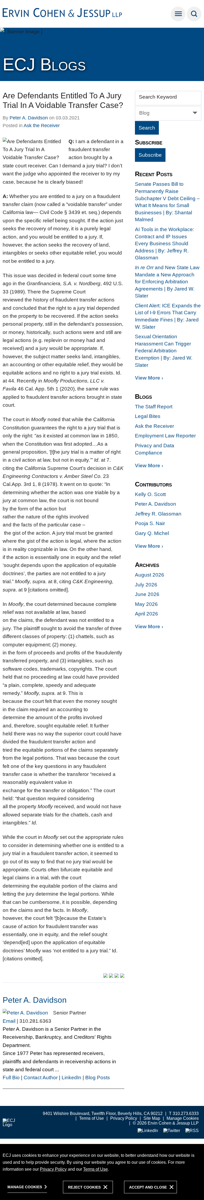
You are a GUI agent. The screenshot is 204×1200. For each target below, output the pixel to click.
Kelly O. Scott (150, 494)
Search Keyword (158, 97)
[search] (194, 14)
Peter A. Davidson (29, 117)
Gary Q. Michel (152, 533)
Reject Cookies (84, 1187)
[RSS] (192, 1130)
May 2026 (146, 604)
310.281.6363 (35, 1021)
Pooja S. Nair (150, 523)
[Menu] (178, 14)
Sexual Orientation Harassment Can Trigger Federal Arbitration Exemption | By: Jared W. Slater (163, 351)
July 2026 (146, 584)
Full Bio (11, 1077)
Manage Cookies (183, 1118)
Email (9, 1021)
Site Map (151, 1118)
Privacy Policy (123, 1118)
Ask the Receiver (42, 125)
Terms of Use (91, 1118)
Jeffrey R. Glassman (158, 514)
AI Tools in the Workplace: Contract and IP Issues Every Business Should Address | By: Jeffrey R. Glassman (164, 243)
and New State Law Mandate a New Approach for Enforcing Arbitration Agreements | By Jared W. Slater (167, 282)
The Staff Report (153, 406)
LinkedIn (71, 1077)
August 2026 (149, 575)
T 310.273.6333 (184, 1113)
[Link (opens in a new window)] (148, 1130)
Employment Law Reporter (165, 435)
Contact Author (41, 1077)
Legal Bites (147, 416)
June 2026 (147, 594)
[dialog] (102, 1172)
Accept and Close (148, 1187)
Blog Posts (97, 1077)
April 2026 (146, 614)
